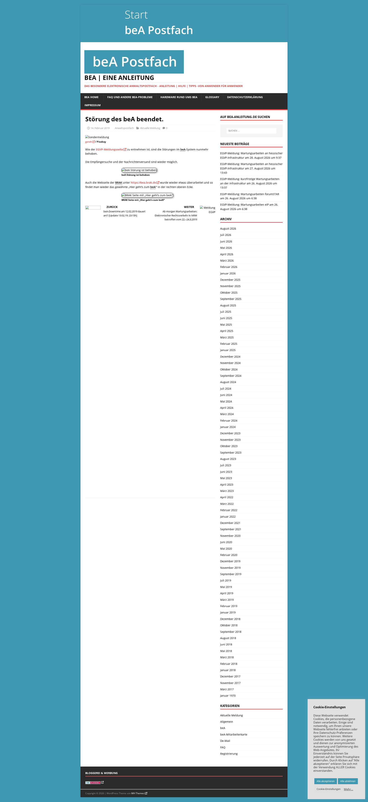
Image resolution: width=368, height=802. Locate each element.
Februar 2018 (228, 664)
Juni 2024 (226, 395)
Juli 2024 (225, 388)
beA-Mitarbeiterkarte (233, 734)
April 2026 (226, 254)
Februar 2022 (228, 510)
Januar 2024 (228, 427)
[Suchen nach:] (251, 130)
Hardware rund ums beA (178, 97)
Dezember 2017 (230, 676)
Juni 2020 (226, 542)
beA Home (91, 97)
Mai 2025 (226, 324)
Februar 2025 (228, 344)
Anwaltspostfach (124, 128)
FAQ (222, 747)
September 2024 (230, 376)
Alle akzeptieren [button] (326, 781)
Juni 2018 (226, 644)
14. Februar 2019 (100, 128)
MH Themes (137, 793)
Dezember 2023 (230, 433)
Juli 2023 (225, 465)
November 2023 (230, 440)
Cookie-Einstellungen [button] (329, 789)
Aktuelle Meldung (150, 128)
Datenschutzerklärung (245, 97)
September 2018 (230, 632)
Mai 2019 (226, 587)
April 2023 (226, 484)
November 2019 (230, 568)
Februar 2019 (228, 606)
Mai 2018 (226, 651)
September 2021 (230, 529)
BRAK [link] (118, 182)
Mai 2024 (226, 401)
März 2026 (227, 260)
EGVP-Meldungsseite (109, 149)
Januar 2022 (228, 516)
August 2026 (228, 228)
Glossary (212, 97)
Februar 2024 (228, 420)
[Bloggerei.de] (94, 782)
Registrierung (229, 753)
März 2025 (227, 337)
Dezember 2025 (230, 280)
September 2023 (230, 452)
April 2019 (226, 593)
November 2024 (230, 363)
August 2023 (228, 459)
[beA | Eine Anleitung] (184, 40)
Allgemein (226, 721)
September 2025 (230, 299)
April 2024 (226, 408)
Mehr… (348, 789)
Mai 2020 (226, 548)
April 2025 (226, 331)
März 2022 (227, 504)
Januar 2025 (228, 350)
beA (222, 728)
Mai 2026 (226, 248)
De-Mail (225, 741)
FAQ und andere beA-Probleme (130, 97)
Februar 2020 (228, 555)
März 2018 (227, 657)
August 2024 (228, 382)
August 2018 (228, 638)
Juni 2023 (226, 472)
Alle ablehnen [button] (348, 781)
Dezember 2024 (230, 356)
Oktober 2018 (228, 625)
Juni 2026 (226, 241)
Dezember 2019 (230, 561)
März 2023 (227, 491)
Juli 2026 (225, 235)
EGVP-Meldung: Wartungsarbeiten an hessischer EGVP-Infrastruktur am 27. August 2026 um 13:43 (251, 168)
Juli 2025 (225, 312)
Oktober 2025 (228, 292)
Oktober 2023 (228, 446)
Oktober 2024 (228, 369)
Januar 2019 (228, 612)
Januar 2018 (228, 670)
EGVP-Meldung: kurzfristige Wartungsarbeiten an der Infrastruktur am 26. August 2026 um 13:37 (249, 183)
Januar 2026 (228, 273)
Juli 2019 (225, 580)
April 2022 (226, 497)
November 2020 (230, 536)
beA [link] (182, 149)
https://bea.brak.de (143, 182)
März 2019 (227, 600)
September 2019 (230, 574)
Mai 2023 (226, 478)
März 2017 (227, 689)
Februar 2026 (228, 267)
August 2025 (228, 305)
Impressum (93, 105)
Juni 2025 (226, 318)
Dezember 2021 (230, 523)
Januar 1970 (228, 695)
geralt (88, 141)
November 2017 (230, 683)
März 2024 (227, 414)
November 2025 (230, 286)
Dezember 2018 (230, 619)
